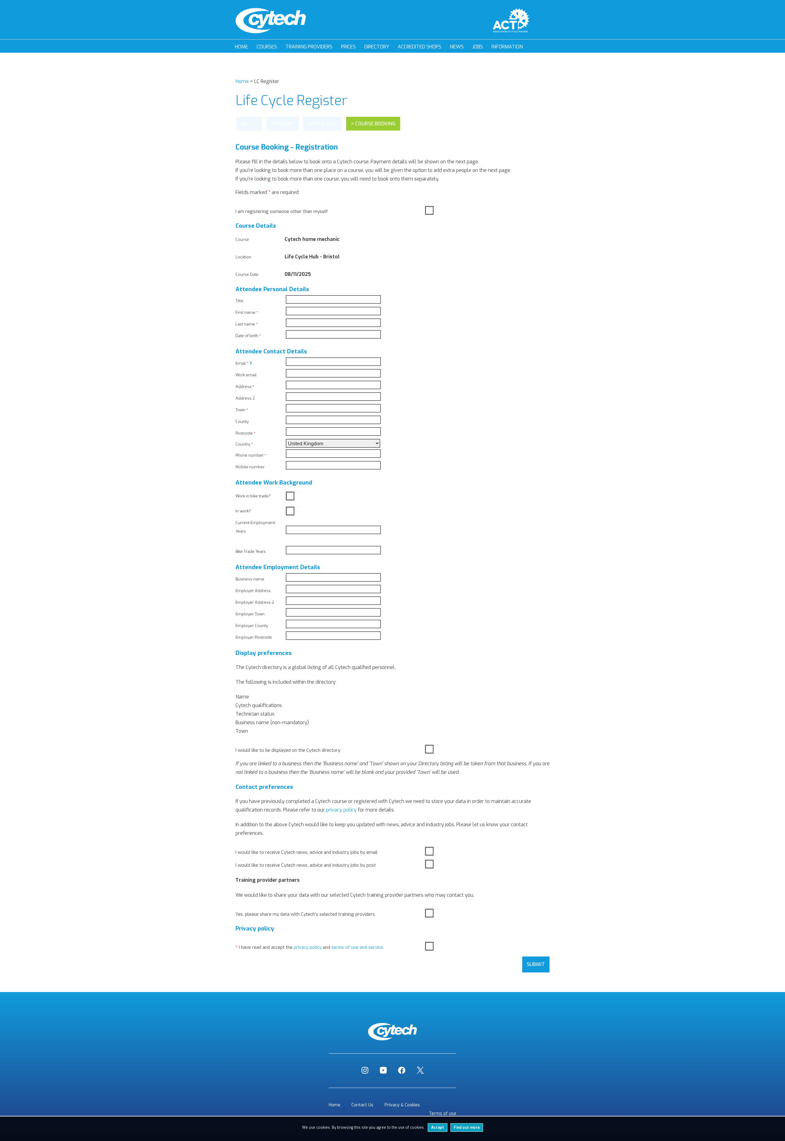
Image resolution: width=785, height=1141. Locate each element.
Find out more (467, 1127)
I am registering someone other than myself (282, 211)
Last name (247, 324)
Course (242, 239)
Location (243, 257)
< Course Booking (373, 123)
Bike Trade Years (251, 551)
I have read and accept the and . (310, 947)
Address (245, 386)
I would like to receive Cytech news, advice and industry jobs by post (306, 865)
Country (244, 444)
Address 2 (245, 398)
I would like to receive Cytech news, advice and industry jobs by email (306, 852)
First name (247, 312)
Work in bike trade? (253, 496)
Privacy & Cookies (402, 1105)
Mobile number (250, 467)
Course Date (247, 274)
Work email (246, 375)
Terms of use (442, 1113)
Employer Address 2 (255, 602)
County (242, 421)
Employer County (252, 625)
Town (242, 410)
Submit (536, 964)
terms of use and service (357, 947)
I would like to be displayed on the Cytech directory (288, 750)
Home (241, 47)
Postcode (245, 433)
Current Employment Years (255, 527)
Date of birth (248, 335)
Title (239, 300)
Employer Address (253, 590)
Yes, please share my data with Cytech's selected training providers (305, 914)
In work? (243, 511)
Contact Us (362, 1105)
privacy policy (341, 810)
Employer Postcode (254, 637)
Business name (250, 579)
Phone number (251, 455)
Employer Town (250, 614)
